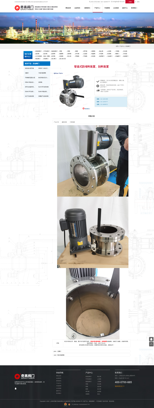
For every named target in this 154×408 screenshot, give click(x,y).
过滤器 (85, 53)
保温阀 (61, 56)
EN (138, 2)
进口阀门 (53, 58)
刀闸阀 (117, 51)
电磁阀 (93, 53)
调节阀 (85, 51)
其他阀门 (127, 46)
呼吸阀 (77, 56)
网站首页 (58, 376)
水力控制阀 (38, 56)
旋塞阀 (53, 53)
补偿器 (125, 53)
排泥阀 (93, 56)
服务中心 (58, 391)
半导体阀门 (46, 51)
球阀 (60, 51)
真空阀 (53, 56)
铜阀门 (117, 53)
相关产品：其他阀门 (32, 63)
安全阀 (125, 51)
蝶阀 (76, 51)
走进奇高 (58, 378)
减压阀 (37, 53)
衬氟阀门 (117, 56)
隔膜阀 (61, 53)
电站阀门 (37, 58)
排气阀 (77, 53)
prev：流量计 (57, 351)
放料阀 (69, 53)
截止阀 (101, 51)
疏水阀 (45, 53)
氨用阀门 (101, 56)
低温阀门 (125, 56)
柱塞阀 (109, 53)
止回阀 (109, 51)
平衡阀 (85, 56)
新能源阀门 (38, 51)
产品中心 (121, 46)
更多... (99, 394)
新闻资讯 (58, 381)
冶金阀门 (109, 56)
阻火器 (69, 56)
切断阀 (93, 51)
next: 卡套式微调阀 (59, 355)
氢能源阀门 (54, 51)
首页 (117, 46)
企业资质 (58, 388)
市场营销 (58, 386)
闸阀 (68, 51)
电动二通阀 (46, 56)
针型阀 (101, 53)
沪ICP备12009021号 (76, 401)
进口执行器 (62, 58)
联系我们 (58, 393)
